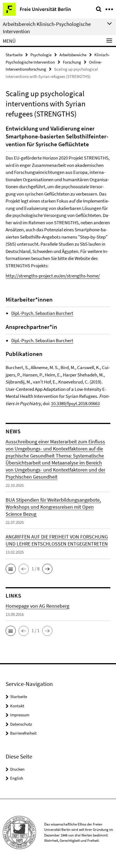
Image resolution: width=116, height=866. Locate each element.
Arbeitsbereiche (72, 54)
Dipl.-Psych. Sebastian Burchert (42, 313)
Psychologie (41, 54)
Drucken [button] (17, 769)
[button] (11, 569)
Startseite (14, 54)
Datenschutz (21, 724)
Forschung (72, 62)
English (16, 778)
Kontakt (17, 705)
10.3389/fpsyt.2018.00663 (75, 403)
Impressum (19, 714)
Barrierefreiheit (23, 733)
